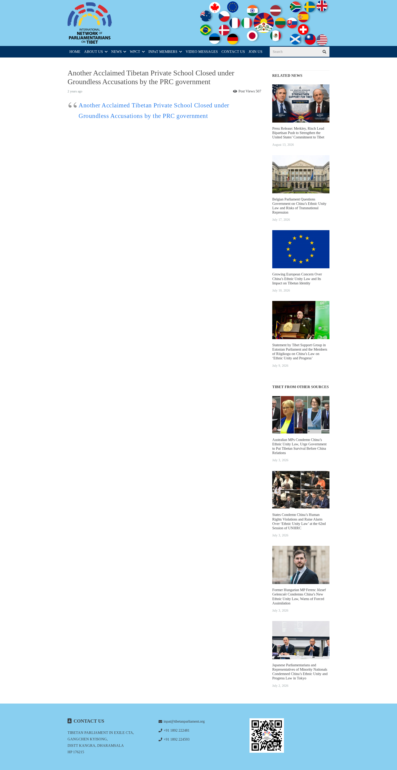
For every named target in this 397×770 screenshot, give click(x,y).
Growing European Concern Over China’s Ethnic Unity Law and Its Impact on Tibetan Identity (297, 278)
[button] (105, 51)
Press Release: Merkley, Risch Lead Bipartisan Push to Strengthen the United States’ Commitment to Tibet (298, 132)
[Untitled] (289, 735)
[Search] (324, 52)
